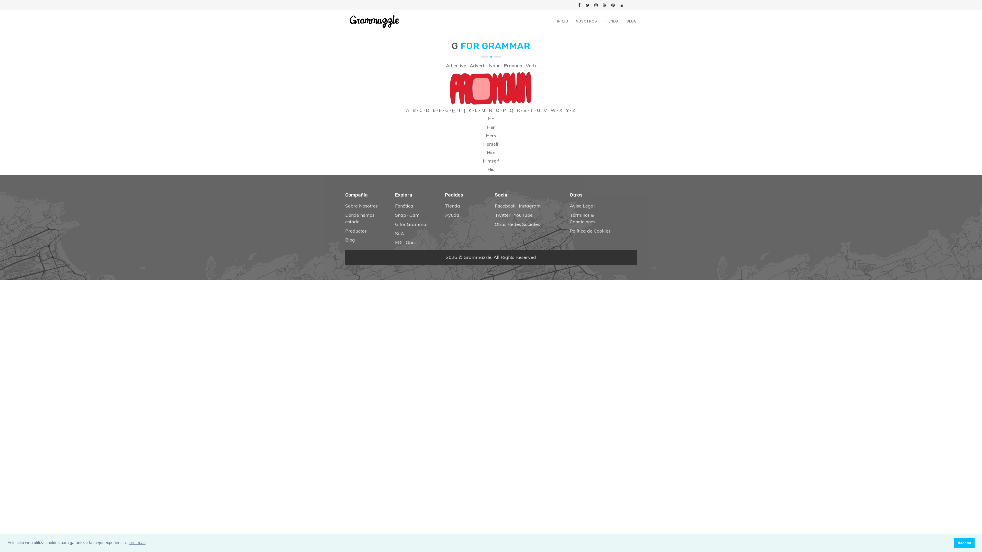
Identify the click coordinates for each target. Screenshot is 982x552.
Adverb (478, 65)
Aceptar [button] (964, 543)
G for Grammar (411, 224)
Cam (414, 215)
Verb (531, 65)
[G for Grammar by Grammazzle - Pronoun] (491, 87)
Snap (400, 215)
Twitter (502, 215)
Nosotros (586, 21)
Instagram (530, 206)
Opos (411, 242)
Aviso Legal (582, 206)
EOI (399, 242)
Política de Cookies (590, 231)
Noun (494, 65)
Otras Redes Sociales (517, 224)
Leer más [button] (137, 542)
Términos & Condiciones (582, 218)
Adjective (456, 65)
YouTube (523, 215)
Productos (356, 231)
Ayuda (452, 215)
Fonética (404, 206)
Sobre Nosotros (361, 206)
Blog (632, 21)
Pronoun (513, 65)
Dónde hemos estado (359, 218)
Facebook (505, 206)
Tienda (612, 21)
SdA (399, 233)
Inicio (562, 21)
